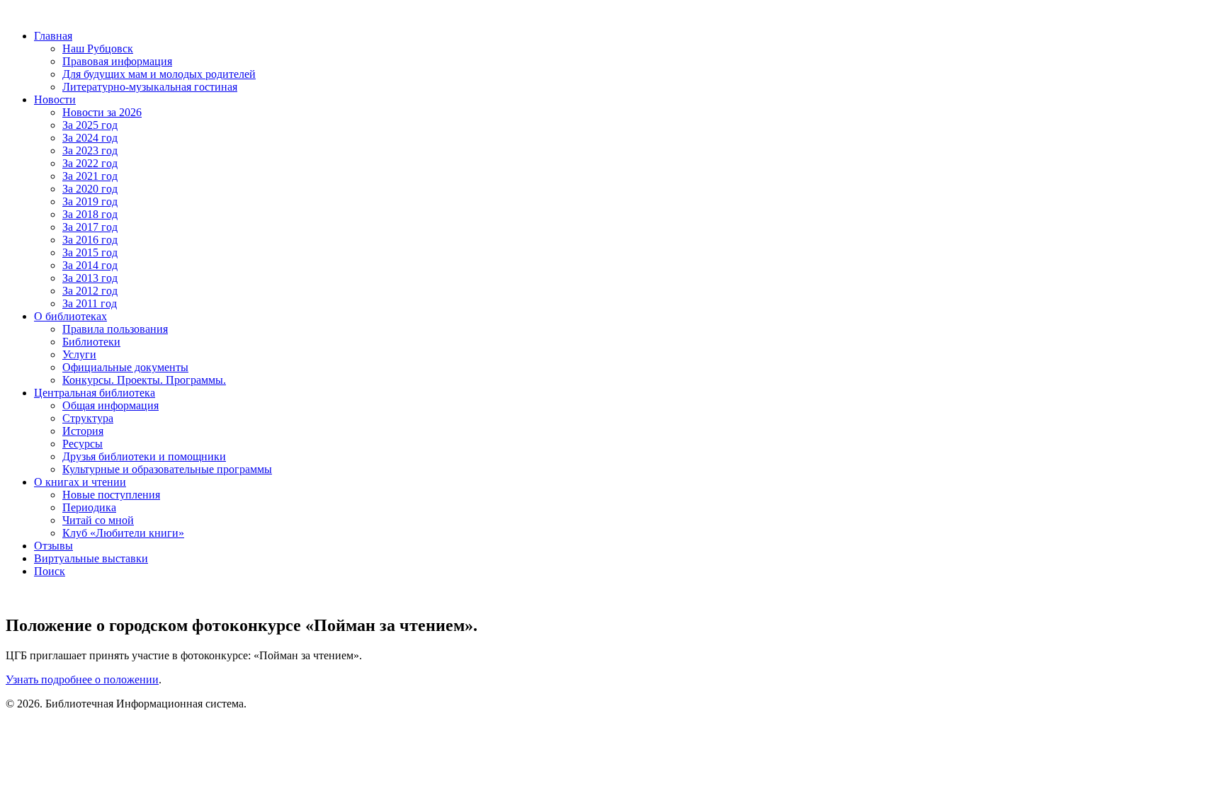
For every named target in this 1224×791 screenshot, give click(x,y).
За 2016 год (90, 240)
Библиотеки (91, 342)
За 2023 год (90, 150)
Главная (53, 36)
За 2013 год (90, 278)
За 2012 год (90, 291)
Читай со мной (98, 520)
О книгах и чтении (80, 482)
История (82, 431)
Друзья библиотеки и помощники (144, 456)
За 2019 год (90, 201)
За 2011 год (89, 303)
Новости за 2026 (102, 112)
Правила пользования (115, 329)
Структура (87, 418)
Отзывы (53, 546)
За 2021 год (90, 176)
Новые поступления (111, 495)
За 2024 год (90, 138)
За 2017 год (90, 227)
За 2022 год (90, 163)
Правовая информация (117, 61)
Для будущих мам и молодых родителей (159, 74)
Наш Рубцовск (97, 48)
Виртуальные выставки (91, 558)
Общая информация (110, 405)
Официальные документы (125, 367)
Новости (55, 99)
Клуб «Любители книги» (123, 533)
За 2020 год (90, 189)
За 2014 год (90, 265)
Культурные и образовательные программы (167, 469)
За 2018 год (90, 214)
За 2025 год (90, 125)
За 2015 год (90, 252)
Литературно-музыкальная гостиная (149, 87)
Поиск (49, 571)
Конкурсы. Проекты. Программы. (144, 380)
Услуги (79, 354)
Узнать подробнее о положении (82, 679)
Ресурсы (82, 444)
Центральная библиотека (94, 393)
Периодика (89, 507)
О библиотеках (70, 316)
